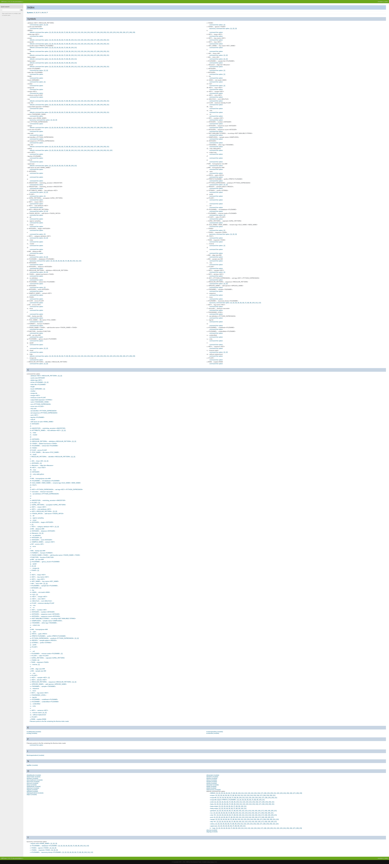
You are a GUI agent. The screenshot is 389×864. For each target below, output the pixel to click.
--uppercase (213, 826)
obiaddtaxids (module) (34, 775)
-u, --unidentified (35, 704)
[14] (85, 32)
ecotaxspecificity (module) (214, 731)
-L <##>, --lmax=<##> (36, 461)
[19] (101, 32)
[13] (82, 32)
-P (30, 476)
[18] (98, 32)
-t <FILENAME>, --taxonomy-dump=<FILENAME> (45, 852)
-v (30, 708)
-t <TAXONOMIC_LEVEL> (38, 695)
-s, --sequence (34, 688)
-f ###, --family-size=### (37, 551)
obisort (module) (211, 780)
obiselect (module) (212, 776)
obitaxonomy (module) (213, 789)
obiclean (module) (32, 778)
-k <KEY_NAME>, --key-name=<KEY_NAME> (44, 581)
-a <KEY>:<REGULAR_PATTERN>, (41, 511)
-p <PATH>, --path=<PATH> (38, 634)
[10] (72, 32)
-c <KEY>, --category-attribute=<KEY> (42, 526)
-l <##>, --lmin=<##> (36, 583)
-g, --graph (33, 564)
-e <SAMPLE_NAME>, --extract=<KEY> (42, 542)
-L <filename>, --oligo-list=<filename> (41, 465)
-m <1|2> (32, 594)
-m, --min (33, 605)
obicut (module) (32, 785)
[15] (88, 32)
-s (30, 666)
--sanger (212, 819)
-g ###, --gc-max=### (37, 559)
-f (30, 548)
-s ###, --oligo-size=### (37, 669)
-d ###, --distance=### (37, 529)
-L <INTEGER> (34, 463)
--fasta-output (213, 806)
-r (30, 649)
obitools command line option (39, 32)
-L (30, 459)
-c (30, 524)
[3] (55, 32)
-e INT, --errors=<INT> (37, 544)
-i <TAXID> (33, 570)
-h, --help (212, 828)
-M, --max (33, 470)
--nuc (211, 813)
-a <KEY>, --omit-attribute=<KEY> (40, 509)
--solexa (212, 824)
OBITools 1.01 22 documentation (11, 1)
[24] (117, 32)
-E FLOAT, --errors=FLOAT (38, 450)
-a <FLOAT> (34, 502)
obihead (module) (32, 791)
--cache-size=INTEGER (37, 378)
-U (30, 496)
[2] (47, 25)
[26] (124, 32)
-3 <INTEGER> (34, 424)
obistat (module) (211, 783)
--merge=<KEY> (35, 395)
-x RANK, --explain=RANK (38, 719)
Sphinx (212, 862)
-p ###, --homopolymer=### (39, 629)
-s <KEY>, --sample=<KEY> (38, 677)
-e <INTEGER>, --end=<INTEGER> (41, 540)
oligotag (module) (212, 831)
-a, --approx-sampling (37, 518)
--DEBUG (212, 793)
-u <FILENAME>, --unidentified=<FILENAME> (44, 701)
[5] (60, 32)
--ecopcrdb (212, 797)
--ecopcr (212, 795)
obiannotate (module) (33, 776)
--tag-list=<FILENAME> (37, 417)
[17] (95, 32)
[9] (69, 32)
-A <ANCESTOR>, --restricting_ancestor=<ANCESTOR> (48, 428)
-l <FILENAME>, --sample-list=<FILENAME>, (44, 585)
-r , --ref (32, 651)
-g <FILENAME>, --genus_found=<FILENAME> (45, 561)
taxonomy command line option (40, 120)
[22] (111, 32)
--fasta (211, 804)
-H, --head (33, 454)
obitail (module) (211, 788)
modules (380, 1)
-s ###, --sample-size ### (38, 671)
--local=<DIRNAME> (36, 389)
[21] (108, 32)
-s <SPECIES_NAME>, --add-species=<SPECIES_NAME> (48, 684)
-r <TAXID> (33, 660)
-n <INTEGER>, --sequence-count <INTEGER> (45, 614)
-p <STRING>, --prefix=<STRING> (41, 642)
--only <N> (212, 815)
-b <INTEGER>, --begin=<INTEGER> (41, 522)
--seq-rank (33, 408)
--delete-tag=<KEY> (36, 380)
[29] (134, 32)
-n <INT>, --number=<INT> (38, 610)
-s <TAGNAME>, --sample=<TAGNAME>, (43, 686)
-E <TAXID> (33, 448)
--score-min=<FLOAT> (37, 406)
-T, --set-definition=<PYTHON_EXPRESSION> (44, 494)
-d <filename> (34, 533)
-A (30, 426)
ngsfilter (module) (32, 765)
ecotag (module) (32, 733)
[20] (104, 32)
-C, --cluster (33, 435)
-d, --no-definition (35, 535)
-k (30, 572)
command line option (36, 25)
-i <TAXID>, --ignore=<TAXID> (39, 848)
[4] (57, 32)
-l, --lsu (32, 590)
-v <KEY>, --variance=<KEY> (39, 710)
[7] (64, 32)
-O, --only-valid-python (37, 474)
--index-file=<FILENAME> (38, 384)
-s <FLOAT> (33, 675)
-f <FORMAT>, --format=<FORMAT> (41, 553)
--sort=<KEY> (34, 415)
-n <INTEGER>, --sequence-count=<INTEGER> (45, 616)
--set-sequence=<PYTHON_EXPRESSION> (44, 413)
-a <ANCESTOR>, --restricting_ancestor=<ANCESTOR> (48, 500)
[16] (91, 32)
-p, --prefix (33, 645)
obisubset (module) (212, 785)
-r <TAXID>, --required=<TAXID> (40, 850)
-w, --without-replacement (38, 715)
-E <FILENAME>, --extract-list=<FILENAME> (44, 445)
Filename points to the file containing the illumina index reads (49, 721)
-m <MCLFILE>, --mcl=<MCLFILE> (41, 601)
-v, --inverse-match (36, 712)
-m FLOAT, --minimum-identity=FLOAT (42, 603)
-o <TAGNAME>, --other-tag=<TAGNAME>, (43, 623)
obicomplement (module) (35, 780)
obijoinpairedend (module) (35, 793)
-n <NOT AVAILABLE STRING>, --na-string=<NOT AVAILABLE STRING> (53, 618)
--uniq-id (32, 419)
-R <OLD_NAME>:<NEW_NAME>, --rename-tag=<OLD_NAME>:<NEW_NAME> (55, 483)
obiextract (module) (33, 788)
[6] (62, 32)
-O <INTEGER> (35, 472)
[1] (44, 25)
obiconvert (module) (33, 781)
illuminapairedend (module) (35, 755)
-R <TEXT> (33, 485)
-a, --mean (33, 520)
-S (30, 487)
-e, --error (33, 546)
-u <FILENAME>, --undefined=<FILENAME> (44, 699)
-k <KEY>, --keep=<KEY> (38, 575)
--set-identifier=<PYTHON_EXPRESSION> (43, 411)
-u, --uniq (33, 706)
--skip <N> (212, 821)
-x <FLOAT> (33, 717)
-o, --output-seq (35, 625)
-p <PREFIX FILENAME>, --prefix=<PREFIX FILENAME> (48, 636)
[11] (75, 32)
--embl (211, 802)
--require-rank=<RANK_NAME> (40, 843)
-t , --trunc (33, 691)
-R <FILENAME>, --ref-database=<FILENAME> (45, 481)
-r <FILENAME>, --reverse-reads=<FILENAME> (45, 653)
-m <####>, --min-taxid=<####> (40, 592)
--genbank (212, 810)
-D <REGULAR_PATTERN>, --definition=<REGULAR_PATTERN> (50, 441)
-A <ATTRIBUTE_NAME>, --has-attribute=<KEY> (45, 430)
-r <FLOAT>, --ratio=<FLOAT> (39, 655)
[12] (78, 32)
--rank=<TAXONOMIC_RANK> (39, 402)
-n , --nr (32, 607)
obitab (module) (211, 786)
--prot (211, 817)
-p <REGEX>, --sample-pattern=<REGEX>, (43, 640)
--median (32, 391)
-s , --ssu (32, 673)
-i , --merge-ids (34, 568)
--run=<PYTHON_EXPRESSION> (40, 404)
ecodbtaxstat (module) (34, 731)
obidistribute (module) (34, 786)
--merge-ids (33, 393)
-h (30, 566)
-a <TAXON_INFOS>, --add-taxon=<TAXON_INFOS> (47, 513)
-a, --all (32, 515)
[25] (121, 32)
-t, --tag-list (33, 697)
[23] (114, 32)
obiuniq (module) (211, 830)
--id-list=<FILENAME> (37, 382)
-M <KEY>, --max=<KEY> (38, 467)
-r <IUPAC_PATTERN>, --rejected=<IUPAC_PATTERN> (47, 658)
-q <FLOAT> (34, 647)
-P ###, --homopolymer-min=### (40, 478)
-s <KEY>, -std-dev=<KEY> (38, 680)
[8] (67, 32)
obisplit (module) (211, 781)
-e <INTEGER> (34, 537)
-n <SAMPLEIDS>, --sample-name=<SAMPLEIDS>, (46, 621)
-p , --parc (33, 631)
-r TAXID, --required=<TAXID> (39, 662)
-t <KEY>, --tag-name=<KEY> (39, 693)
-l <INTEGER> (34, 588)
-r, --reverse (33, 664)
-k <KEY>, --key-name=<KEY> (39, 577)
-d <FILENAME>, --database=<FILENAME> (43, 845)
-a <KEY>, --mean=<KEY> (38, 507)
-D (30, 437)
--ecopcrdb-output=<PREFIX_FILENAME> (222, 799)
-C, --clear (33, 432)
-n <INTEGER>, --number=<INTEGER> (42, 612)
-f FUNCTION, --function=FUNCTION (41, 557)
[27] (127, 32)
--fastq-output (213, 808)
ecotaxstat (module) (212, 733)
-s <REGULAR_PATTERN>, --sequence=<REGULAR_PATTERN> (50, 682)
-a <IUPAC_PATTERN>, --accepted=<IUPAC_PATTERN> (48, 505)
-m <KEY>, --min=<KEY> (37, 599)
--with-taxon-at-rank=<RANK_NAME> (41, 421)
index (386, 1)
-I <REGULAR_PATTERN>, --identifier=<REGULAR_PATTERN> (50, 456)
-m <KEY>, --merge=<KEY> (38, 596)
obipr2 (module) (32, 794)
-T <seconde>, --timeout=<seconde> (41, 491)
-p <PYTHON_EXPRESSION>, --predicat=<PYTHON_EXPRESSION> (52, 638)
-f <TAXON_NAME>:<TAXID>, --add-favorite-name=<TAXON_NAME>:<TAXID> (55, 555)
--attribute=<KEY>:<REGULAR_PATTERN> (43, 375)
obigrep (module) (32, 789)
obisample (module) (212, 775)
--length (32, 386)
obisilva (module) (211, 778)
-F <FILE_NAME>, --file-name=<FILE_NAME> (44, 452)
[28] (130, 32)
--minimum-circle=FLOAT (38, 397)
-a (30, 498)
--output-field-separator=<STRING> (41, 400)
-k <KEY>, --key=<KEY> (37, 579)
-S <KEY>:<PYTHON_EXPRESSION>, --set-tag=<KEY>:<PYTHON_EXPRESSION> (56, 489)
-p (30, 627)
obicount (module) (32, 783)
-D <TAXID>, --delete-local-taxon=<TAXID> (43, 443)
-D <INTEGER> (35, 439)
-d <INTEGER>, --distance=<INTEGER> (42, 531)
